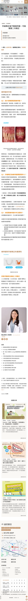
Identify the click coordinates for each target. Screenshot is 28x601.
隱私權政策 (11, 597)
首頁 (7, 16)
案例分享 (13, 559)
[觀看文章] (14, 411)
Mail (2, 390)
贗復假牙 (4, 569)
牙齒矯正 (16, 569)
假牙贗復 (4, 459)
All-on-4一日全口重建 (6, 567)
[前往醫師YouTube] (7, 339)
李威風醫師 (13, 420)
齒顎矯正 (10, 16)
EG (18, 597)
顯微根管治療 (17, 571)
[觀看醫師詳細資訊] (14, 320)
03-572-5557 (9, 533)
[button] (22, 1)
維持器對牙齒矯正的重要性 (9, 38)
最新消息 (13, 562)
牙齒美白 (16, 574)
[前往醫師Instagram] (5, 339)
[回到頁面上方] (0, 597)
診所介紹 (3, 559)
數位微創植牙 (17, 567)
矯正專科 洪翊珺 (6, 335)
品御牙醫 (8, 47)
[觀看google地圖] (14, 548)
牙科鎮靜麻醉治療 (5, 575)
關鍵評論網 (19, 87)
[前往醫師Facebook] (2, 339)
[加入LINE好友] (26, 599)
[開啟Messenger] (26, 596)
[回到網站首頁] (5, 1)
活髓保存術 (4, 572)
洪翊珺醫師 (8, 23)
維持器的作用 (6, 36)
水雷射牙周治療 (18, 572)
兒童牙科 (4, 571)
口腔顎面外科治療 (5, 574)
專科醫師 (3, 336)
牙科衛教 (8, 420)
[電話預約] (26, 2)
